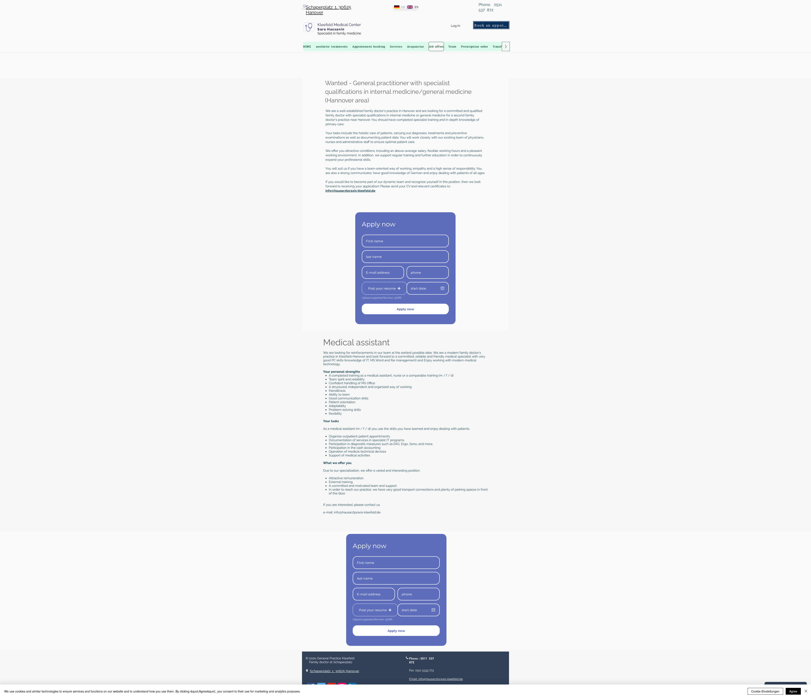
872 (411, 662)
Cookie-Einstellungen (765, 691)
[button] (384, 288)
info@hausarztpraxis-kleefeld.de (357, 512)
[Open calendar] (442, 288)
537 (431, 658)
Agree (793, 691)
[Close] (805, 691)
